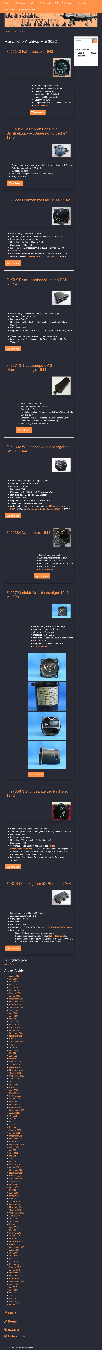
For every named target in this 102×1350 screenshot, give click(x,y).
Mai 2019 (13, 1224)
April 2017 (13, 1295)
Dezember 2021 (16, 1135)
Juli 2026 (13, 978)
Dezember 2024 (16, 1033)
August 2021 (15, 1147)
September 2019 (16, 1212)
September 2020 (16, 1178)
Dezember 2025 (16, 998)
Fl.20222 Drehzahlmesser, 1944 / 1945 (38, 199)
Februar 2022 (15, 1130)
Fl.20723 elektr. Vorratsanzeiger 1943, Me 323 (38, 594)
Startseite (8, 3)
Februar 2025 (15, 1027)
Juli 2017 (13, 1287)
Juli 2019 (13, 1218)
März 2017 (14, 1298)
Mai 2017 (13, 1292)
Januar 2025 (14, 1030)
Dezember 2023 (16, 1067)
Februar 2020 (15, 1198)
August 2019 (15, 1215)
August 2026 (15, 975)
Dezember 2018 (16, 1238)
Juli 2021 (13, 1150)
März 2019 (14, 1229)
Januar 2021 (14, 1167)
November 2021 (16, 1138)
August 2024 (15, 1044)
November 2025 (16, 1001)
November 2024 (16, 1035)
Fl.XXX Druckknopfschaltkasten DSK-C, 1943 (37, 281)
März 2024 (14, 1058)
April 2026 (13, 987)
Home (8, 31)
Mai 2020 (13, 1189)
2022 (17, 31)
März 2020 (14, 1195)
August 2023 (15, 1078)
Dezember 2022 (16, 1101)
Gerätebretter (68, 3)
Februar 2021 (15, 1164)
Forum (12, 1321)
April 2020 (13, 1192)
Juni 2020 (13, 1187)
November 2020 (16, 1172)
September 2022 (16, 1110)
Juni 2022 (13, 1118)
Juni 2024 (13, 1050)
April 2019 (13, 1227)
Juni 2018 (13, 1255)
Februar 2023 (15, 1095)
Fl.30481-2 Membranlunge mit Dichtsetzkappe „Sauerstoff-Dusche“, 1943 (37, 133)
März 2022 (14, 1127)
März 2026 (14, 990)
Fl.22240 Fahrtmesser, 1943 (29, 51)
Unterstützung (17, 1336)
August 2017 (15, 1284)
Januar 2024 (14, 1064)
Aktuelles (83, 3)
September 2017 (16, 1281)
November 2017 (16, 1275)
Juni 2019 (13, 1221)
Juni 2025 (13, 1015)
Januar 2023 (14, 1098)
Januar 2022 (14, 1132)
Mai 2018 (13, 1258)
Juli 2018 (13, 1252)
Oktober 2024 (15, 1038)
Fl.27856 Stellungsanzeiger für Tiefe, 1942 (37, 793)
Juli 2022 (13, 1115)
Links (11, 1313)
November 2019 (16, 1207)
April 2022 (13, 1124)
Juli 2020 (13, 1184)
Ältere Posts (9, 964)
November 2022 (16, 1104)
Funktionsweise (42, 105)
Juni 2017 (13, 1289)
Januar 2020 (14, 1201)
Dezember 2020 (16, 1169)
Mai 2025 (13, 1018)
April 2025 (13, 1021)
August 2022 (15, 1112)
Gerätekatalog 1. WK (49, 3)
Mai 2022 (13, 1121)
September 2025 (16, 1007)
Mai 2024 (13, 1052)
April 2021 (13, 1158)
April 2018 (13, 1261)
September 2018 (16, 1247)
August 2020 (15, 1181)
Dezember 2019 (16, 1204)
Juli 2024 (13, 1047)
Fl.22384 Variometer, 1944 (28, 532)
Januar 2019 (14, 1235)
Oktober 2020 (15, 1175)
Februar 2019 (15, 1232)
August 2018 (15, 1249)
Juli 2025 (13, 1013)
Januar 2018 (14, 1269)
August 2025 (15, 1010)
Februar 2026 (15, 993)
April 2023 (13, 1090)
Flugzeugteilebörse (26, 9)
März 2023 (14, 1092)
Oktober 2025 (15, 1004)
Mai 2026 (13, 984)
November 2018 (16, 1241)
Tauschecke (9, 9)
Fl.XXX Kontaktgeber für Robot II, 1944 (38, 883)
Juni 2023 (13, 1084)
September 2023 (16, 1075)
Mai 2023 (13, 1087)
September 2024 (16, 1041)
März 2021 (14, 1161)
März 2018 (14, 1264)
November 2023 (16, 1070)
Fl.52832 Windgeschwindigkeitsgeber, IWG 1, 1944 (38, 448)
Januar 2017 (14, 1304)
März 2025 (14, 1024)
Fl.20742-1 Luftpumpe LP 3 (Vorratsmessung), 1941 (29, 367)
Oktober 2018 (15, 1244)
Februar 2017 (15, 1301)
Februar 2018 (15, 1267)
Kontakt (13, 1330)
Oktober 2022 (15, 1107)
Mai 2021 (13, 1155)
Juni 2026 (13, 981)
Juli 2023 (13, 1081)
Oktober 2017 (15, 1278)
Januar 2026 (14, 995)
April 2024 (13, 1055)
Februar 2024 (15, 1061)
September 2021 (16, 1144)
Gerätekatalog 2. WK (25, 3)
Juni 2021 (13, 1152)
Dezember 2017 (16, 1272)
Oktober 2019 (15, 1209)
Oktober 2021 (15, 1141)
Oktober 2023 (15, 1072)
